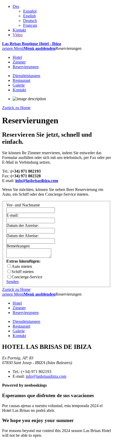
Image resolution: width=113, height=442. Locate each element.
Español (30, 11)
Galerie (19, 85)
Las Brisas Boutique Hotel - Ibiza (31, 43)
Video (18, 35)
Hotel (17, 57)
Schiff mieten (23, 271)
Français (30, 25)
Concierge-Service (27, 277)
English (29, 16)
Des (16, 6)
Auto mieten (22, 266)
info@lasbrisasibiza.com (46, 376)
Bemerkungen (18, 246)
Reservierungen (26, 67)
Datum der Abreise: (22, 235)
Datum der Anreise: (22, 225)
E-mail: (12, 215)
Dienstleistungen (26, 75)
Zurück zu (16, 107)
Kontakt (19, 30)
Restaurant (21, 80)
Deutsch (30, 20)
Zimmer (19, 62)
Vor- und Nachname (23, 205)
